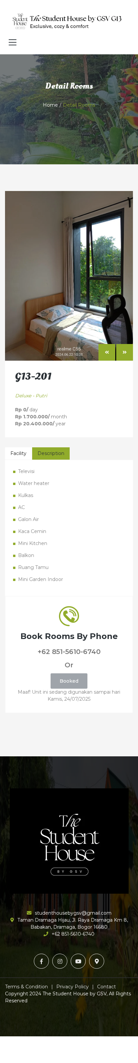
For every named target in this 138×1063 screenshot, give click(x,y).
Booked (69, 681)
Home (50, 105)
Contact (106, 987)
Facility (18, 453)
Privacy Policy (72, 987)
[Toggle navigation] (12, 42)
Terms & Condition (26, 987)
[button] (106, 352)
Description (51, 453)
